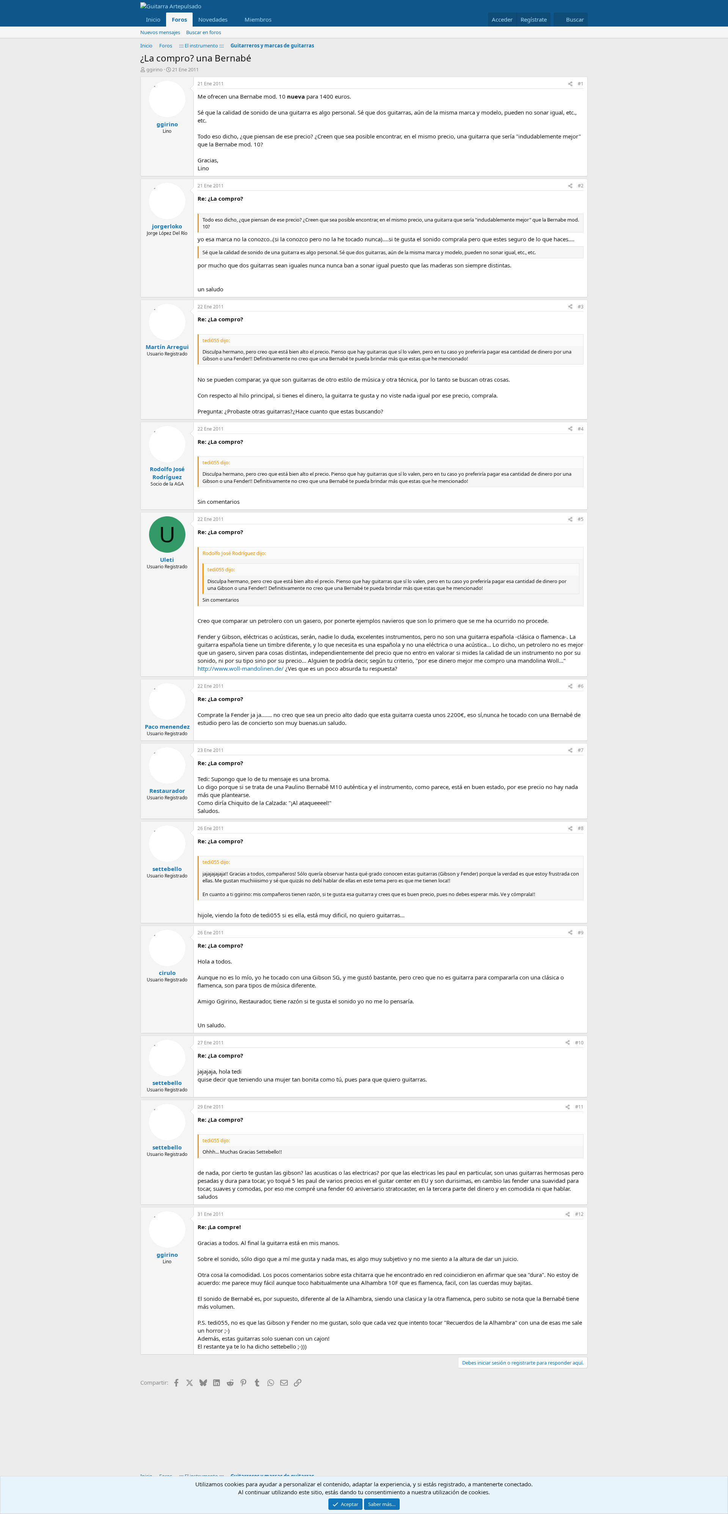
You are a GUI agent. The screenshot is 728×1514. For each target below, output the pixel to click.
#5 (581, 519)
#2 (581, 185)
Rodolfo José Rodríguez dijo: (234, 553)
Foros (179, 19)
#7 (581, 750)
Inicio (153, 19)
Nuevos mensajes (160, 32)
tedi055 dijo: (216, 340)
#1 (581, 83)
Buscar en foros (203, 32)
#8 (581, 828)
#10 (579, 1042)
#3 (581, 306)
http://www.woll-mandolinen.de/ (241, 668)
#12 (579, 1214)
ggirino (154, 69)
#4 (581, 429)
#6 (581, 686)
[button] (233, 20)
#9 (581, 932)
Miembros (258, 19)
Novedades (213, 19)
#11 (579, 1107)
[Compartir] (570, 84)
